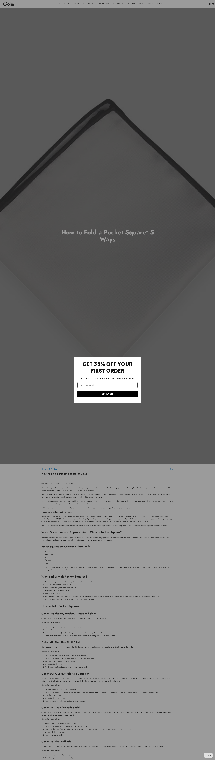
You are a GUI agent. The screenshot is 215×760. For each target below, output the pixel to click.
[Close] (138, 360)
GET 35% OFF (107, 394)
